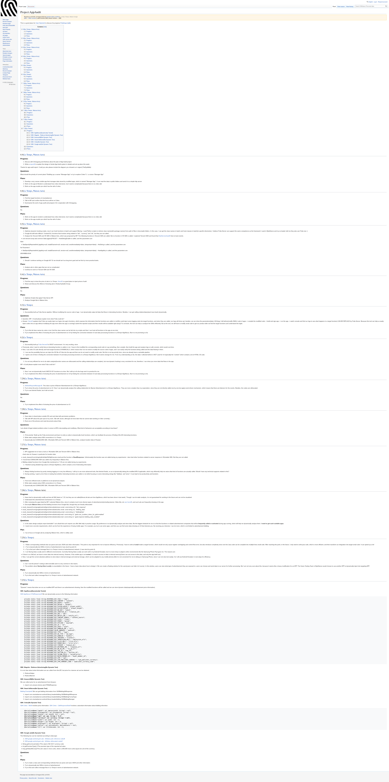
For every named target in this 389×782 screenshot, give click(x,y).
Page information (7, 61)
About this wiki (33, 778)
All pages (5, 35)
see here (127, 502)
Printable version (7, 57)
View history (349, 6)
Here (59, 281)
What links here (7, 51)
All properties (6, 33)
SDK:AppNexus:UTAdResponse (30, 594)
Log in (375, 2)
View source (341, 6)
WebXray (5, 69)
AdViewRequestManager (33, 385)
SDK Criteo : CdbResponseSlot (59, 705)
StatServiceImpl (164, 236)
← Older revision (31, 18)
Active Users (6, 37)
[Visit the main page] (9, 8)
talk (53, 16)
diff (25, 18)
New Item (5, 27)
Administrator (6, 45)
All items (5, 31)
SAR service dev (7, 39)
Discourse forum (7, 77)
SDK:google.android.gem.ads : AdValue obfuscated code (43, 741)
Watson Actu (38, 154)
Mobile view (48, 778)
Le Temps (28, 154)
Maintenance (6, 43)
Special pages (7, 55)
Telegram (5, 75)
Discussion (31, 6)
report (32, 164)
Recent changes (7, 21)
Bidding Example (25, 691)
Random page (7, 23)
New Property (6, 29)
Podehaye (63, 23)
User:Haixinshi (40, 23)
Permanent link (7, 59)
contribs (57, 16)
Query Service (7, 41)
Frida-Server (42, 344)
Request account (382, 2)
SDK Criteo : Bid (25, 705)
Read (334, 6)
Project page (22, 6)
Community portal (7, 67)
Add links (12, 84)
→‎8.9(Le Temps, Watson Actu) (68, 16)
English (371, 2)
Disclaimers (41, 778)
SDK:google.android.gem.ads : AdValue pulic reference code (44, 739)
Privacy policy (23, 778)
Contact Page (6, 73)
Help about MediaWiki (9, 25)
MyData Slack (6, 79)
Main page (6, 19)
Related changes (7, 53)
